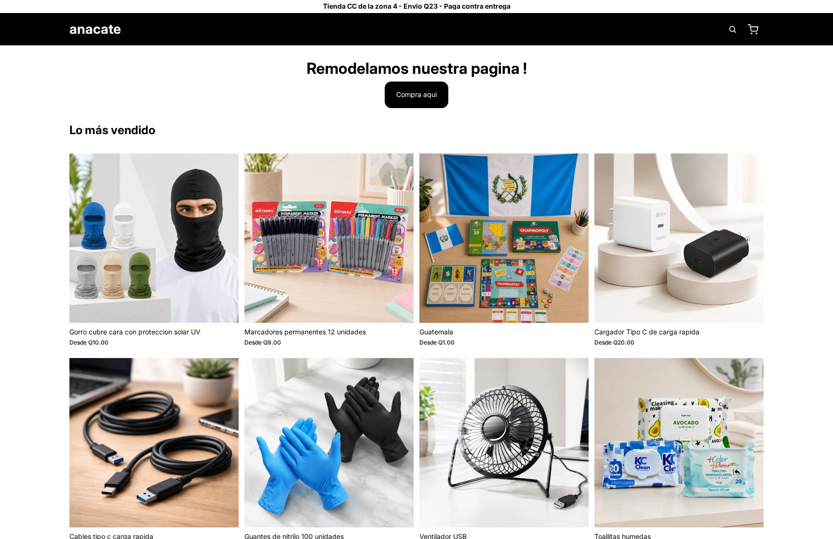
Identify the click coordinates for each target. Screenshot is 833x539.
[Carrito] (753, 29)
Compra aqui (416, 94)
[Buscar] (732, 29)
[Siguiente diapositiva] (224, 238)
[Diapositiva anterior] (83, 238)
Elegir (231, 308)
